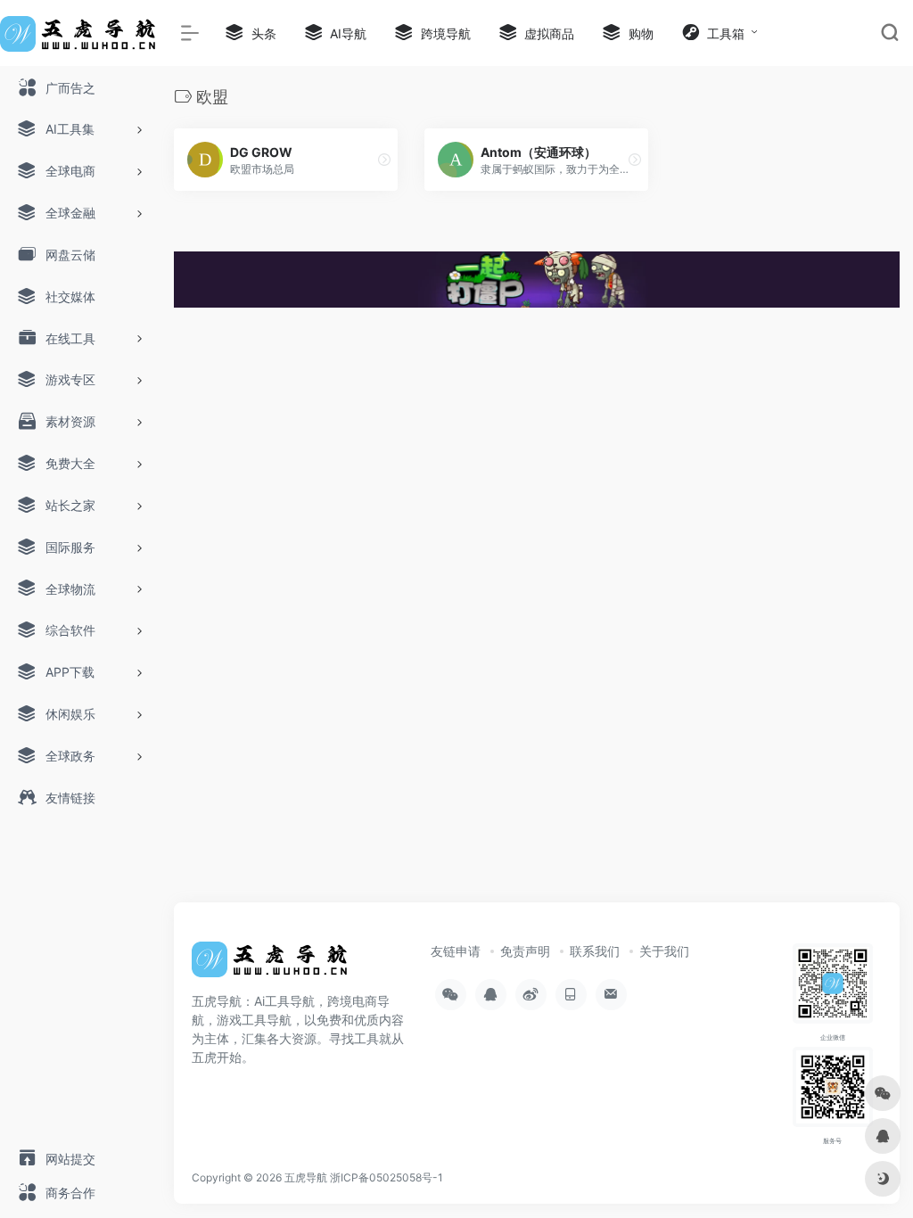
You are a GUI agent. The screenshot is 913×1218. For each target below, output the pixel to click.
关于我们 (664, 951)
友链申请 (456, 951)
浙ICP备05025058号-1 (386, 1177)
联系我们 (595, 951)
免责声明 (525, 951)
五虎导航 (305, 1177)
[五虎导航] (272, 965)
